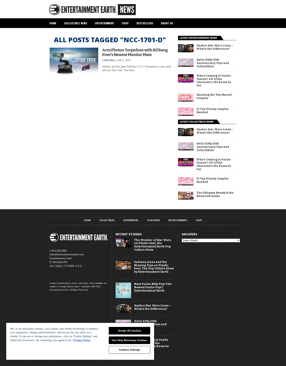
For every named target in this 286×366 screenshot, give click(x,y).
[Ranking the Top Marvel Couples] (186, 100)
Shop (125, 23)
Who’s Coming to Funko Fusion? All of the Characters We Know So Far (214, 80)
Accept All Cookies (129, 330)
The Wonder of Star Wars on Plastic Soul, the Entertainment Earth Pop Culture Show (152, 245)
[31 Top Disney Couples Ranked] (186, 114)
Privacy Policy (81, 340)
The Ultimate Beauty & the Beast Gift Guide (215, 194)
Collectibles (108, 60)
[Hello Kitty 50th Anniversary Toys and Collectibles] (186, 65)
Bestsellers (145, 23)
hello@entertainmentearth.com (66, 254)
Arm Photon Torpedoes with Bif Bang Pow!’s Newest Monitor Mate (135, 52)
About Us (167, 23)
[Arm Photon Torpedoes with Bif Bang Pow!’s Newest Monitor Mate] (74, 75)
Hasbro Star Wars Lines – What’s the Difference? (215, 47)
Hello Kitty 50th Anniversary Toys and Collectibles (213, 63)
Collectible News (75, 23)
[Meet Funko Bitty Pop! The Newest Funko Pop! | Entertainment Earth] (123, 297)
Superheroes (131, 220)
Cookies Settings (129, 349)
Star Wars (153, 220)
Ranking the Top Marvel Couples (214, 96)
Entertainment (104, 23)
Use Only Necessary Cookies (129, 340)
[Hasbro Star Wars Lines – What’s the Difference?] (186, 51)
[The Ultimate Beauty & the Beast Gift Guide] (186, 198)
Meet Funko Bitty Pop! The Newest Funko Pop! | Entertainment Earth (153, 287)
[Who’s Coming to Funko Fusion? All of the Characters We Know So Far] (186, 81)
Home (53, 23)
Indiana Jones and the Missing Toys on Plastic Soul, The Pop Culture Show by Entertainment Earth (154, 267)
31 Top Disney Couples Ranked (213, 111)
